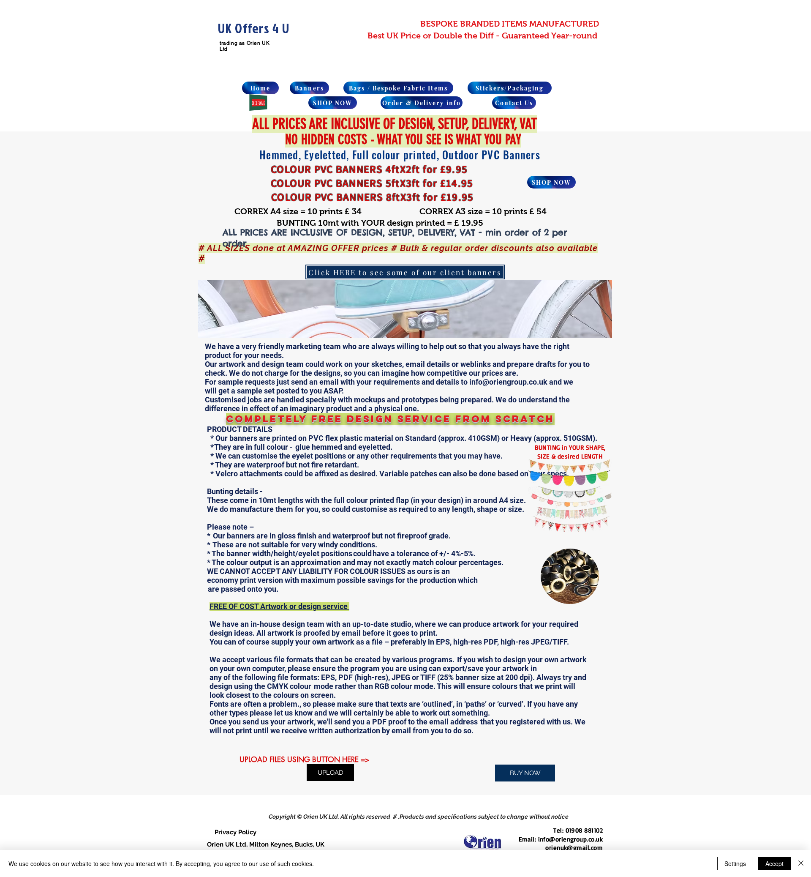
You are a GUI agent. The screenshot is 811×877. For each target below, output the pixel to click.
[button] (405, 309)
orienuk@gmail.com (574, 848)
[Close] (801, 863)
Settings (735, 863)
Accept (774, 863)
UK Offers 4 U (253, 28)
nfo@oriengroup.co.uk (571, 839)
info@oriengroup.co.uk (508, 381)
